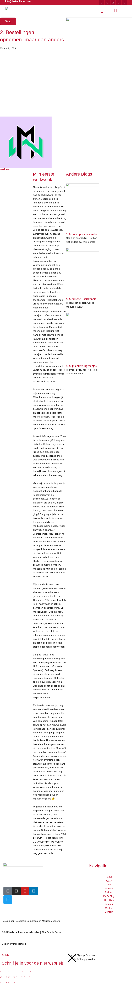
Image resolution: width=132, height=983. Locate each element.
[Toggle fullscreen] (11, 974)
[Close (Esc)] (27, 974)
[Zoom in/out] (3, 974)
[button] (102, 11)
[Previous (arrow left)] (3, 980)
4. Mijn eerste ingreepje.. (81, 366)
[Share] (19, 974)
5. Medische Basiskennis (81, 299)
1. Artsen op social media (81, 234)
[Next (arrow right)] (11, 980)
